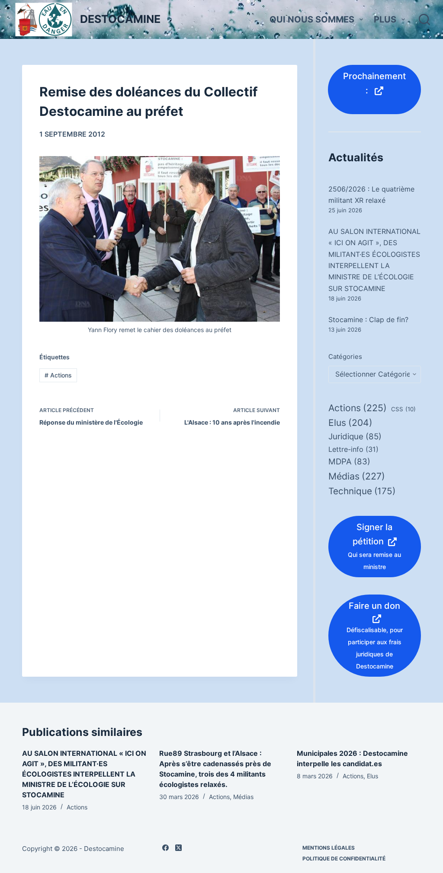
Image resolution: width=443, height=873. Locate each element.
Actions (58, 375)
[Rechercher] (424, 19)
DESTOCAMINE (120, 19)
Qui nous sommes (312, 19)
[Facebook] (165, 847)
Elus (350, 422)
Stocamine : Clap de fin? (368, 319)
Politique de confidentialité (343, 858)
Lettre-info (353, 449)
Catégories (345, 356)
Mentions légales (328, 847)
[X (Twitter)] (178, 847)
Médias (356, 476)
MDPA (349, 462)
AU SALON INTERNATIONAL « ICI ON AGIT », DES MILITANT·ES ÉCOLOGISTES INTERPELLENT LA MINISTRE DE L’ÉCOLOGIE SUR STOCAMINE (84, 774)
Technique (361, 491)
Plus (385, 19)
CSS (403, 409)
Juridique (355, 436)
